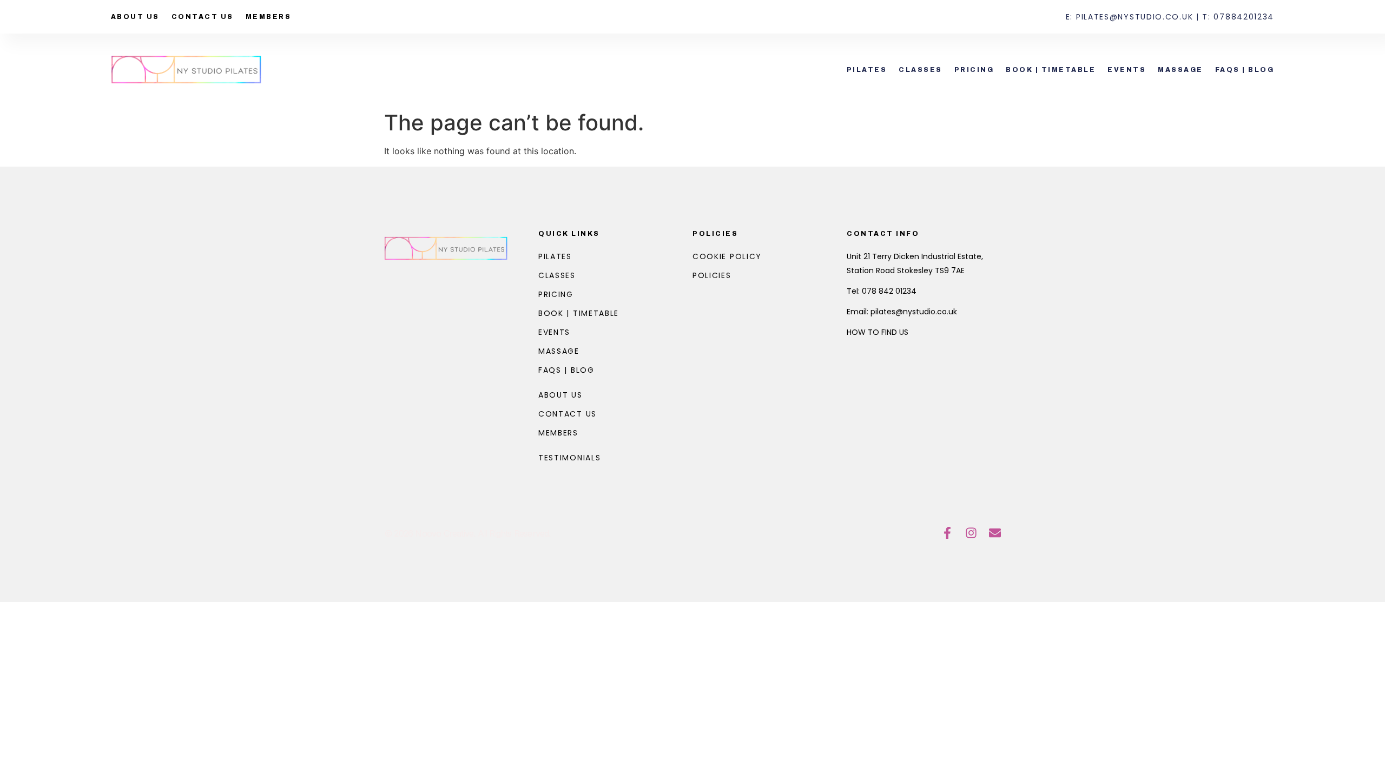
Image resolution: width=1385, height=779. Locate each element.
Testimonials (569, 457)
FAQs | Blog (1245, 70)
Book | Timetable (1051, 70)
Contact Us (203, 17)
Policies (715, 233)
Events (1126, 70)
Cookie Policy (727, 256)
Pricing (974, 70)
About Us (135, 17)
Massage (1180, 70)
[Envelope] (995, 533)
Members (269, 17)
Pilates (867, 70)
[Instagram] (971, 533)
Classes (920, 70)
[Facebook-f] (947, 533)
